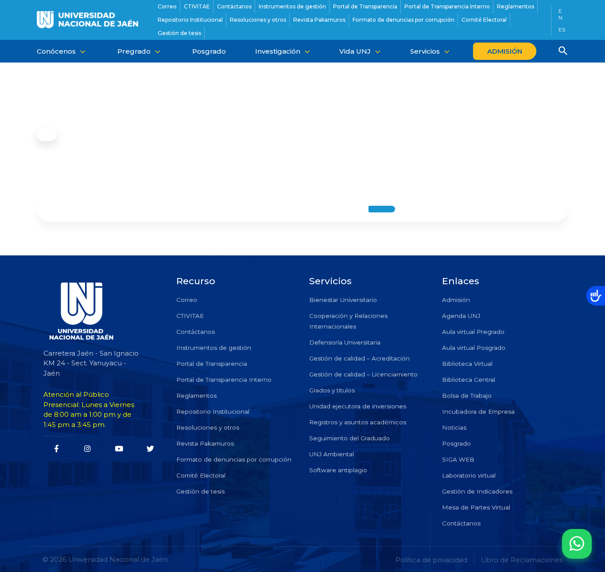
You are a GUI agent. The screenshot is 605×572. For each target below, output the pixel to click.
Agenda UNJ (461, 315)
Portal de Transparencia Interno (223, 379)
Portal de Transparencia (211, 363)
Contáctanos (195, 331)
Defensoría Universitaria (344, 342)
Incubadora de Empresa (478, 411)
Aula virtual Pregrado (473, 331)
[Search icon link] (563, 52)
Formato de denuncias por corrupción (233, 459)
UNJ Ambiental (331, 454)
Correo (186, 299)
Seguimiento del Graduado (349, 438)
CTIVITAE (190, 315)
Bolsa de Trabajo (467, 395)
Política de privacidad (431, 560)
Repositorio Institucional (212, 411)
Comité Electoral (200, 475)
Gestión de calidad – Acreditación (359, 358)
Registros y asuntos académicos (357, 422)
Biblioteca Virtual (467, 363)
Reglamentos (196, 395)
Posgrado (456, 443)
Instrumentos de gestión (213, 347)
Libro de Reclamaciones (521, 560)
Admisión (456, 299)
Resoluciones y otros (207, 427)
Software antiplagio (338, 470)
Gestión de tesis (200, 491)
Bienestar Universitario (343, 299)
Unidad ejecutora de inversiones (357, 406)
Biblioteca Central (468, 379)
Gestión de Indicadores (477, 491)
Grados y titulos (332, 390)
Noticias (454, 427)
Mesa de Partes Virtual (476, 507)
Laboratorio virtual (469, 475)
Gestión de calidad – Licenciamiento (363, 374)
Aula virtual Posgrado (473, 347)
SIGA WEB (458, 459)
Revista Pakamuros (205, 443)
